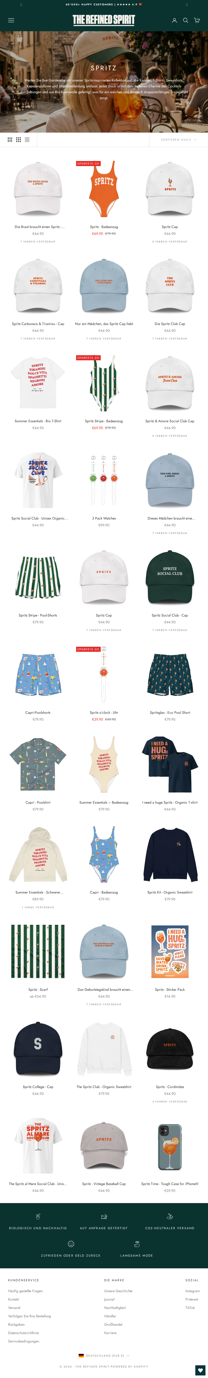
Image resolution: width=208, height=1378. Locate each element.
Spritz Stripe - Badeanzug (104, 421)
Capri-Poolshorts (37, 712)
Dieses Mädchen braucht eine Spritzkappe (170, 518)
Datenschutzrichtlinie (23, 1332)
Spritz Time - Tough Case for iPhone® (169, 1183)
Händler (110, 1316)
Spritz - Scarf (38, 989)
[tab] (22, 215)
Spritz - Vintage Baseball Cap (104, 1183)
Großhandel (113, 1324)
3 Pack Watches (104, 518)
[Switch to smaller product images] (18, 140)
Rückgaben (16, 1324)
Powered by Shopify (129, 1367)
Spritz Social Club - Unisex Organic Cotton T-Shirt (38, 518)
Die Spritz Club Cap (170, 323)
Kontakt (13, 1299)
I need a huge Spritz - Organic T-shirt (169, 802)
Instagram (192, 1290)
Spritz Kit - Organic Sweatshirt (169, 892)
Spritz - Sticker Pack (170, 989)
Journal (109, 1299)
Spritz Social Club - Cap (170, 615)
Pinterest (191, 1299)
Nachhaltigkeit (115, 1307)
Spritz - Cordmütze (170, 1086)
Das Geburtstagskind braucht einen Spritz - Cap (104, 990)
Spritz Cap (170, 226)
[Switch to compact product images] (27, 140)
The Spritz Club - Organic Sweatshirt (104, 1086)
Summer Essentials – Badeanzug (103, 802)
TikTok (190, 1307)
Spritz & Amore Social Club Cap (169, 421)
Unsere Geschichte (118, 1290)
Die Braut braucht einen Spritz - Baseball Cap (38, 227)
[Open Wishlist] (200, 1370)
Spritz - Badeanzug (104, 226)
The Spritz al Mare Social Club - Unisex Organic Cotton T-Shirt (38, 1184)
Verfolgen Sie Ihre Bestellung (29, 1316)
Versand (14, 1307)
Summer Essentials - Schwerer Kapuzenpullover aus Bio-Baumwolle (38, 892)
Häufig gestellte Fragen (25, 1290)
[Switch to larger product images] (10, 140)
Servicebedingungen (23, 1341)
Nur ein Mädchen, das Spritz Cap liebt (104, 323)
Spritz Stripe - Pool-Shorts (38, 615)
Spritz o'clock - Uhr (104, 712)
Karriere (110, 1332)
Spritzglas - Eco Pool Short (170, 712)
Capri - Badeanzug (104, 892)
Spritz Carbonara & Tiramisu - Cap (38, 323)
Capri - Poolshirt (38, 802)
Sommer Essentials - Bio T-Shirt (38, 421)
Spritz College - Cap (38, 1086)
